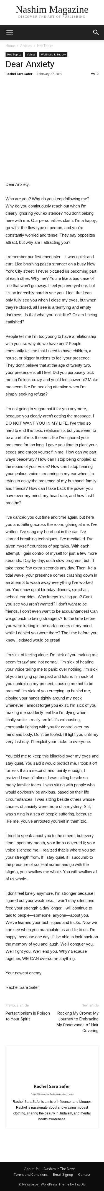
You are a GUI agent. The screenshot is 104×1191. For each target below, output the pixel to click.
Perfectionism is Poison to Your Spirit (28, 1016)
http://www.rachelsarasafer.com (52, 1094)
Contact (84, 1174)
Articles (26, 45)
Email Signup (63, 1174)
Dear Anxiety (30, 64)
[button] (96, 32)
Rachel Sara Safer (19, 74)
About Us (31, 1168)
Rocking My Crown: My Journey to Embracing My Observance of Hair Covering (77, 1022)
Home (10, 45)
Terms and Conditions (31, 1174)
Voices (31, 54)
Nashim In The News (59, 1168)
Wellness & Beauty (53, 54)
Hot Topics (45, 45)
